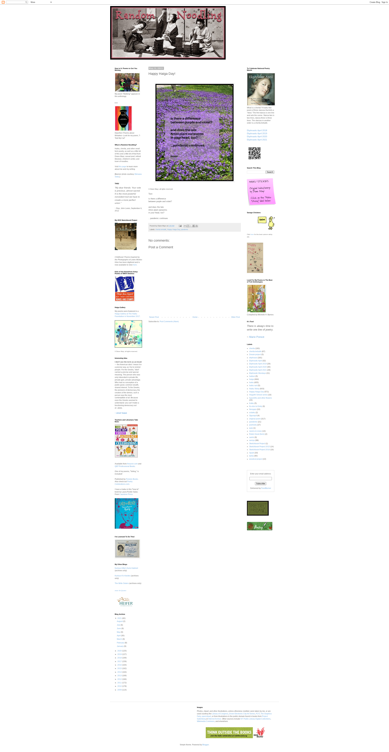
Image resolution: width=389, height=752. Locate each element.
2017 (119, 661)
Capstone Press (126, 494)
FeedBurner (266, 488)
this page (122, 166)
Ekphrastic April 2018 (257, 130)
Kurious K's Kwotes (123, 576)
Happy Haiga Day (173, 229)
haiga (251, 379)
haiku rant (253, 385)
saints (251, 437)
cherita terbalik (160, 229)
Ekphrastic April (255, 361)
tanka (251, 456)
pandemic (184, 229)
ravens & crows (255, 431)
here (135, 265)
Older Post (235, 317)
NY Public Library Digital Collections (255, 719)
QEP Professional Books (125, 466)
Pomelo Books (132, 479)
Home (195, 317)
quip (251, 428)
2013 (119, 676)
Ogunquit (253, 416)
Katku (251, 403)
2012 (119, 679)
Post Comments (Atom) (169, 321)
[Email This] (185, 225)
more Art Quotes (120, 590)
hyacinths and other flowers (260, 398)
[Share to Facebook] (193, 225)
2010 (119, 686)
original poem (255, 419)
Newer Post (154, 317)
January (120, 646)
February (121, 643)
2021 (119, 618)
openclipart (206, 716)
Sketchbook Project (257, 443)
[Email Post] (180, 226)
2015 (119, 668)
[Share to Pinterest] (196, 225)
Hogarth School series (258, 395)
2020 (119, 651)
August (120, 621)
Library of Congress (220, 714)
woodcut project (255, 459)
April (119, 636)
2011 (119, 683)
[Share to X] (190, 225)
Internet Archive (214, 719)
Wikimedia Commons (206, 721)
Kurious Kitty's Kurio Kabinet (126, 568)
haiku (251, 382)
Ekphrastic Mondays (257, 373)
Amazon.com (132, 464)
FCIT (258, 714)
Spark (251, 453)
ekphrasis (253, 358)
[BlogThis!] (187, 225)
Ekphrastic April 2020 (257, 136)
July (119, 625)
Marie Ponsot (256, 336)
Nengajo (252, 409)
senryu (252, 440)
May (119, 632)
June (119, 628)
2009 (119, 690)
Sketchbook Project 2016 (259, 450)
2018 (119, 658)
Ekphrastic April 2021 (257, 139)
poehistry (253, 425)
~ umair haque (121, 413)
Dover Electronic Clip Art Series (242, 714)
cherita (252, 348)
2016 (119, 665)
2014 (119, 672)
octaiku (252, 412)
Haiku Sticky (254, 389)
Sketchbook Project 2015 (259, 447)
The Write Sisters (122, 583)
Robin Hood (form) (257, 434)
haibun (252, 376)
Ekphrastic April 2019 (257, 133)
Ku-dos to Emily (255, 406)
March (119, 639)
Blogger (205, 745)
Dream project (255, 354)
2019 (119, 654)
